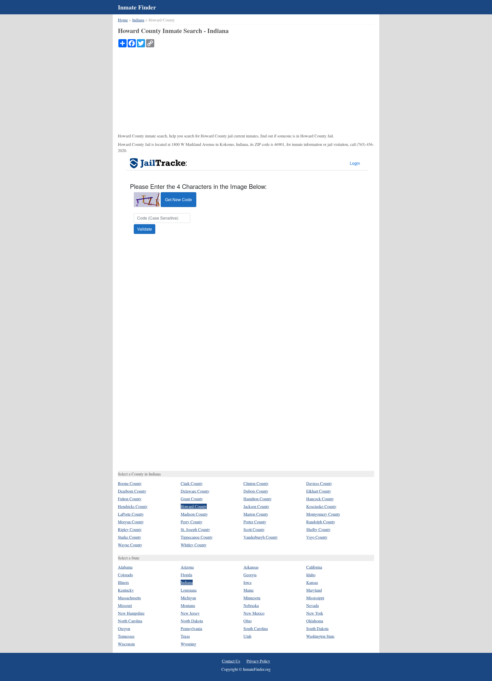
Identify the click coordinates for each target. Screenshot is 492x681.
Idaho (310, 574)
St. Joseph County (195, 529)
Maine (248, 590)
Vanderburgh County (260, 537)
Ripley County (130, 529)
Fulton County (129, 498)
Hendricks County (133, 506)
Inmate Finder (137, 7)
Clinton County (256, 483)
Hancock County (320, 498)
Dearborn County (132, 491)
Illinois (123, 582)
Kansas (312, 582)
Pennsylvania (191, 628)
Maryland (314, 590)
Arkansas (251, 567)
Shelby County (318, 529)
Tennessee (126, 636)
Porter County (254, 521)
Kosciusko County (321, 506)
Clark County (192, 483)
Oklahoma (314, 620)
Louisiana (189, 590)
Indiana (138, 20)
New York (314, 613)
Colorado (125, 574)
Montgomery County (323, 514)
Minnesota (251, 597)
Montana (188, 605)
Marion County (255, 514)
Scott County (254, 529)
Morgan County (131, 521)
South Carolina (255, 628)
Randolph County (320, 521)
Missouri (125, 605)
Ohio (247, 620)
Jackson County (256, 506)
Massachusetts (129, 597)
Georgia (250, 574)
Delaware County (195, 491)
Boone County (130, 483)
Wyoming (188, 643)
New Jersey (190, 613)
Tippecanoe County (197, 537)
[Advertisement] (246, 86)
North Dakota (192, 620)
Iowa (247, 582)
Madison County (194, 514)
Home (123, 20)
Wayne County (130, 544)
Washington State (320, 636)
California (314, 567)
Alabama (125, 567)
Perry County (191, 521)
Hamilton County (257, 498)
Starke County (129, 537)
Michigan (188, 597)
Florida (186, 574)
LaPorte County (131, 514)
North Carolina (130, 620)
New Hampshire (131, 613)
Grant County (192, 498)
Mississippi (315, 597)
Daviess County (319, 483)
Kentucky (126, 590)
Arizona (187, 567)
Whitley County (194, 544)
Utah (247, 636)
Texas (185, 636)
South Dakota (317, 628)
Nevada (312, 605)
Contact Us (231, 661)
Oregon (124, 628)
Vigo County (316, 537)
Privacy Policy (258, 661)
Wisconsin (126, 643)
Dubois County (255, 491)
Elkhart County (318, 491)
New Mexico (253, 613)
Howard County (194, 506)
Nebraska (251, 605)
